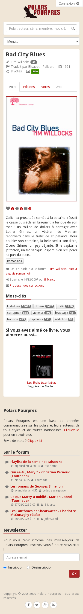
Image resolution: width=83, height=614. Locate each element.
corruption (17, 313)
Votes (45, 86)
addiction (63, 319)
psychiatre (40, 319)
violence (41, 313)
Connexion (67, 3)
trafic (65, 306)
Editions (29, 86)
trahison (16, 319)
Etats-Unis (18, 306)
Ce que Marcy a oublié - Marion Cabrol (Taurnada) (41, 498)
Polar (13, 86)
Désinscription (42, 567)
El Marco (49, 279)
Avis (59, 86)
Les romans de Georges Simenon (36, 486)
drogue (44, 306)
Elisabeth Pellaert (41, 66)
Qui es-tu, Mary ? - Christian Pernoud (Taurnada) (40, 474)
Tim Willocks (20, 62)
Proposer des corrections (27, 285)
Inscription (16, 567)
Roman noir (14, 261)
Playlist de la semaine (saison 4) (36, 461)
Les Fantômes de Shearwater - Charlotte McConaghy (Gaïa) (43, 513)
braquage (65, 313)
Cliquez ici (72, 430)
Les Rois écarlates (41, 382)
